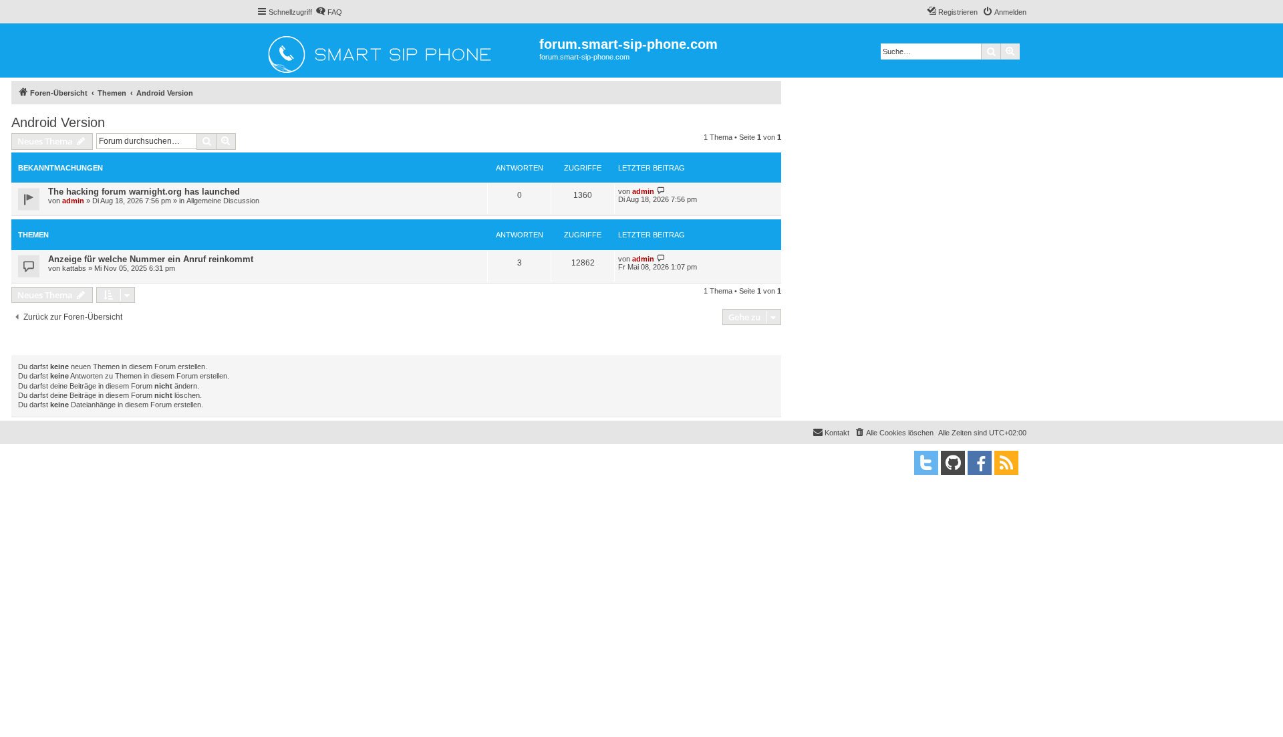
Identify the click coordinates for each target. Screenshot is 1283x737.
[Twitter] (926, 463)
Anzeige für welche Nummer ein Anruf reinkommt (150, 259)
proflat (290, 474)
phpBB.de (371, 464)
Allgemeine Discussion (222, 201)
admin (73, 201)
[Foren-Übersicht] (398, 50)
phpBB (312, 455)
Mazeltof (335, 474)
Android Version (58, 122)
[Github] (953, 463)
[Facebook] (980, 463)
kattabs (74, 268)
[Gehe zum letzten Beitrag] (661, 191)
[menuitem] (328, 12)
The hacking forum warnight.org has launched (144, 192)
